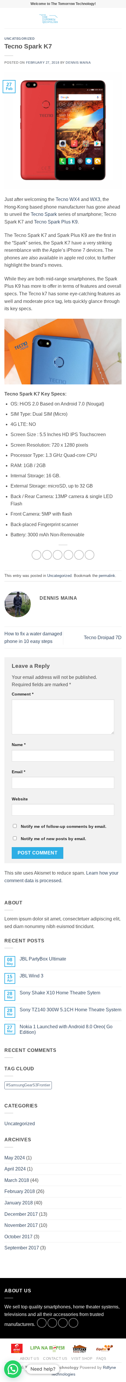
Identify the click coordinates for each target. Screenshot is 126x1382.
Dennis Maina (78, 62)
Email (18, 771)
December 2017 (21, 1214)
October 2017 (18, 1236)
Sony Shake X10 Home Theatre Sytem (60, 992)
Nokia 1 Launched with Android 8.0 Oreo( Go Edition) (66, 1029)
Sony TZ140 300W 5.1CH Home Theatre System (70, 1009)
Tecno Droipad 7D (103, 637)
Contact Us (55, 1359)
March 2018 (16, 1180)
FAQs (101, 1359)
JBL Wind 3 (31, 975)
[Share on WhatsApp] (36, 555)
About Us (29, 1359)
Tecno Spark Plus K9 (56, 221)
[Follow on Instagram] (52, 1323)
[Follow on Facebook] (42, 1323)
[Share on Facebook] (47, 555)
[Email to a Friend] (68, 555)
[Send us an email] (73, 1323)
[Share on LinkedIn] (89, 555)
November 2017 (21, 1225)
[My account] (109, 18)
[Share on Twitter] (57, 555)
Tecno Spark (44, 214)
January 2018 (18, 1202)
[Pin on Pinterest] (79, 555)
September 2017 (21, 1247)
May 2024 (14, 1157)
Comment (22, 694)
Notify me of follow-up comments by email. (63, 826)
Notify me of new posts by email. (53, 838)
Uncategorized (19, 38)
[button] (7, 18)
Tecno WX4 (68, 199)
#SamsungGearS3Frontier (28, 1085)
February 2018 (19, 1191)
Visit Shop (81, 1359)
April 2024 (15, 1168)
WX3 (95, 199)
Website (20, 799)
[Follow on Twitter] (63, 1323)
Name (18, 744)
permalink (107, 575)
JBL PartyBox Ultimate (43, 958)
